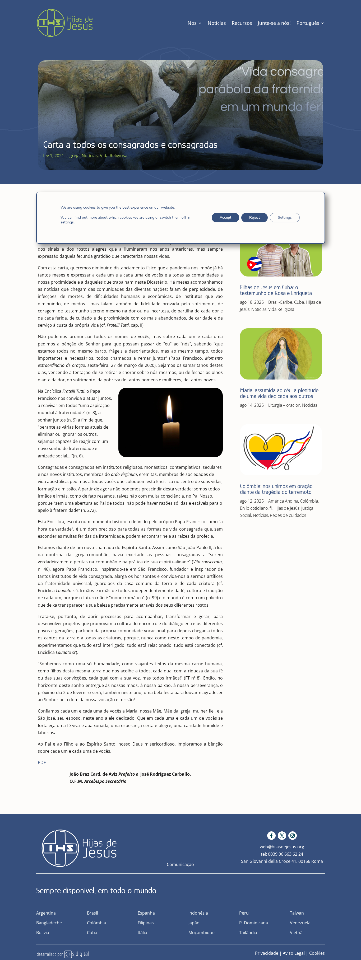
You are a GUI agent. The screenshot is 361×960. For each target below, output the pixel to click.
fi (271, 508)
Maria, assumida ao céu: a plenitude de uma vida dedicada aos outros (279, 393)
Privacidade (266, 953)
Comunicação (180, 864)
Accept (225, 217)
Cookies (317, 953)
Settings (284, 217)
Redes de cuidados (288, 515)
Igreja (74, 155)
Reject (254, 217)
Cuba (299, 302)
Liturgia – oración (284, 405)
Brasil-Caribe (280, 302)
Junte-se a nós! (274, 23)
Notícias (217, 23)
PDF (42, 762)
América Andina (283, 501)
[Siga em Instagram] (292, 835)
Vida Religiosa (113, 155)
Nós (192, 23)
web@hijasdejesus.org (282, 847)
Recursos (242, 23)
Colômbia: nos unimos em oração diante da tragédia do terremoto (276, 489)
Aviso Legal (294, 953)
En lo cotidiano (254, 508)
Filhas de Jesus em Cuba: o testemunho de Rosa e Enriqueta (276, 290)
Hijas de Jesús (286, 508)
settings (67, 222)
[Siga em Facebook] (271, 835)
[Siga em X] (282, 835)
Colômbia (309, 501)
